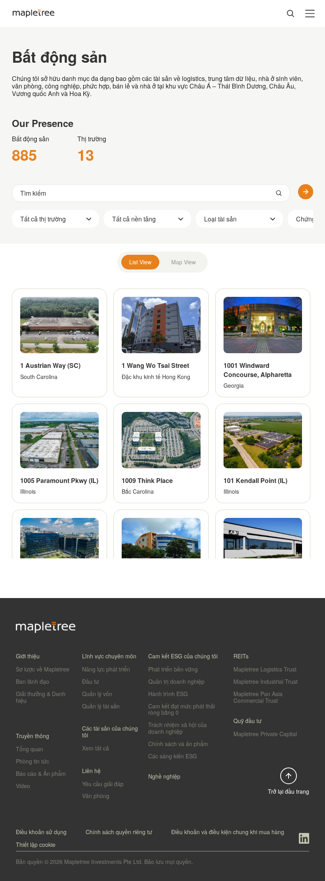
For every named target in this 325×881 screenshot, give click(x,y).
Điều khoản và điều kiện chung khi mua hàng (227, 832)
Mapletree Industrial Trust (265, 681)
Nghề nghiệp (164, 776)
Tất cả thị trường (43, 218)
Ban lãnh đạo (32, 681)
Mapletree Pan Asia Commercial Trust (258, 697)
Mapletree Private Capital (265, 734)
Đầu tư (90, 681)
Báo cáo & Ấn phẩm (41, 773)
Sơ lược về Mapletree (42, 669)
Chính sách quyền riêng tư (119, 832)
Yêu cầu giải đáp (103, 784)
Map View (183, 262)
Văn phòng (95, 796)
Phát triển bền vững (173, 669)
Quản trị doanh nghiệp (176, 681)
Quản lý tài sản (101, 706)
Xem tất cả (95, 748)
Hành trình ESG (168, 694)
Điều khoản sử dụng (41, 832)
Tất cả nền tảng (134, 218)
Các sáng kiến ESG (172, 756)
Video (23, 786)
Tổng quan (29, 749)
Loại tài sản (220, 218)
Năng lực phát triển (106, 669)
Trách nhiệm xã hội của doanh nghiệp (177, 728)
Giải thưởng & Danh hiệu (40, 697)
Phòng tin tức (32, 761)
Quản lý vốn (97, 694)
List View (140, 262)
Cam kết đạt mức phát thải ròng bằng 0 (181, 709)
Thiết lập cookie (35, 844)
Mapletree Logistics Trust (264, 669)
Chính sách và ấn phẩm (178, 744)
